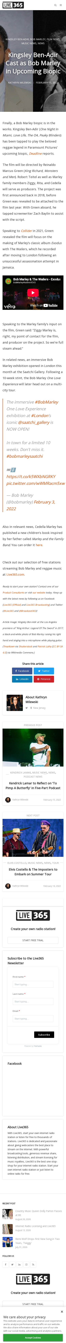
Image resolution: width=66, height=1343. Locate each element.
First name (18, 976)
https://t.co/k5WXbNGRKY (30, 476)
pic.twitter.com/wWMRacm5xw (35, 483)
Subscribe (44, 1034)
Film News (53, 39)
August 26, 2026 (23, 1219)
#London (39, 415)
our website (38, 592)
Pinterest (45, 679)
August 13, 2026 (23, 1230)
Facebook (23, 671)
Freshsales (38, 1046)
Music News (28, 43)
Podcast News (33, 776)
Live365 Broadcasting (37, 604)
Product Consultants (13, 592)
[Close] (62, 1311)
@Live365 (8, 610)
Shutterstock (25, 646)
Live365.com (15, 574)
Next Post (33, 815)
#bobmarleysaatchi (24, 456)
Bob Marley (37, 39)
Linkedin (23, 679)
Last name (18, 993)
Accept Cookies (33, 1337)
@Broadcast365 (27, 610)
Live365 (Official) (12, 604)
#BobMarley (46, 402)
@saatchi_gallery (33, 422)
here (39, 545)
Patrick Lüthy (44, 646)
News (41, 43)
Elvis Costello (16, 862)
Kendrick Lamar (20, 772)
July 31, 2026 (21, 1247)
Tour (55, 862)
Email (15, 1011)
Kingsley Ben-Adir (17, 39)
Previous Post (33, 725)
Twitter (46, 671)
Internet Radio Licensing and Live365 (35, 1226)
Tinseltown (8, 646)
